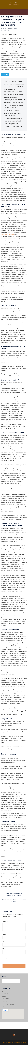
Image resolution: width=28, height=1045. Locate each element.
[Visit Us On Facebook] (14, 1034)
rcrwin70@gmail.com (7, 993)
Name (4, 934)
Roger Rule (14, 2)
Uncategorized (5, 30)
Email (4, 941)
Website (5, 948)
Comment (5, 921)
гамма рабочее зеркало (7, 234)
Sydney (24, 1042)
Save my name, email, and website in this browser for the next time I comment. (13, 959)
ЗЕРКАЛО (5, 74)
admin (4, 28)
